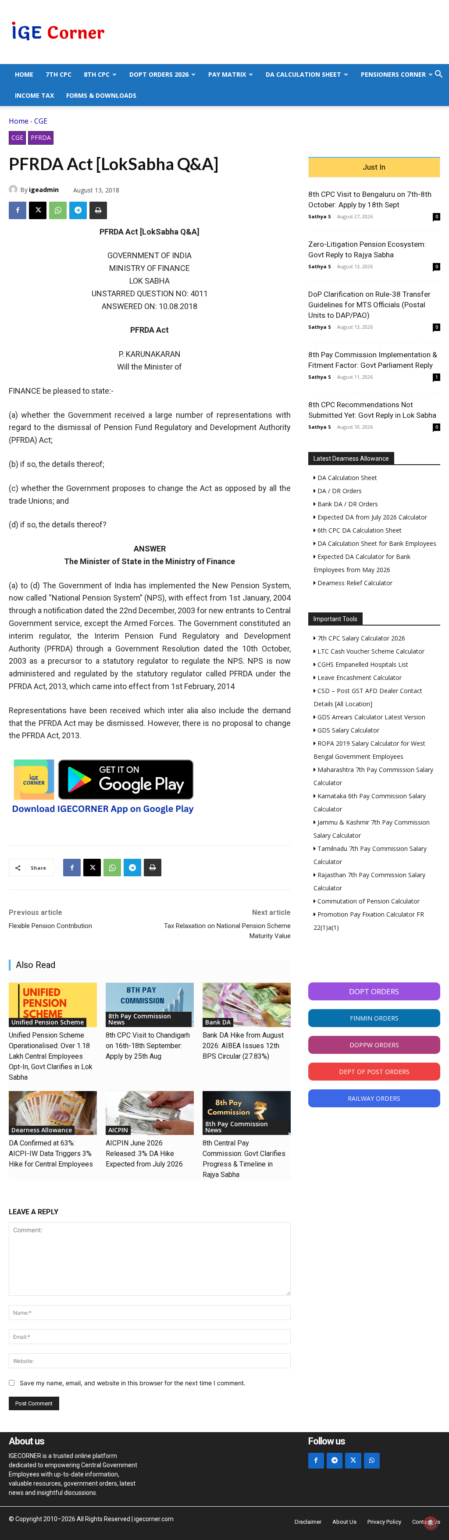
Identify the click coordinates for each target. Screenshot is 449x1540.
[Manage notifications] (431, 1523)
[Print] (98, 210)
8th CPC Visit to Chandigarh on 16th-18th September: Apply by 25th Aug (148, 1045)
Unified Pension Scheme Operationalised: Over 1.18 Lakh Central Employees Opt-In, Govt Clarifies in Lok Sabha (51, 1056)
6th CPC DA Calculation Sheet (359, 530)
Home (24, 74)
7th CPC (58, 74)
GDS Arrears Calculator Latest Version (370, 717)
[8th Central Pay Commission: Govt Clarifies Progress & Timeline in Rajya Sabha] (247, 1113)
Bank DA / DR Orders (347, 504)
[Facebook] (17, 210)
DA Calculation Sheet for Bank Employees (376, 543)
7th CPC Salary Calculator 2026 (360, 638)
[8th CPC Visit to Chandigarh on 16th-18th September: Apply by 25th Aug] (150, 1005)
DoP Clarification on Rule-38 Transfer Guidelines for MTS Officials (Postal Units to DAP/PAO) (369, 305)
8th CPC (97, 74)
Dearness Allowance (41, 1130)
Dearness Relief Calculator (354, 583)
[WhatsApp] (58, 210)
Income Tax (34, 95)
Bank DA (218, 1022)
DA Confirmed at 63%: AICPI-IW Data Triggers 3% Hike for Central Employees (51, 1153)
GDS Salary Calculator (347, 730)
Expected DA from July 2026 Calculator (371, 517)
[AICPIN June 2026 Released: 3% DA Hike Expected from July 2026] (150, 1113)
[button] (438, 75)
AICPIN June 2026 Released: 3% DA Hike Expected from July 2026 (144, 1153)
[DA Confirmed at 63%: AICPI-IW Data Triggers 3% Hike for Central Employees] (53, 1113)
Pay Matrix (227, 74)
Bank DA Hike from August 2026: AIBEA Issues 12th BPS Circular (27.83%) (243, 1045)
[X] (37, 210)
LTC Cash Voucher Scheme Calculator (370, 651)
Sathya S (319, 216)
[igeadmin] (14, 189)
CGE (40, 121)
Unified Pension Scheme (47, 1022)
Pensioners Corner (393, 74)
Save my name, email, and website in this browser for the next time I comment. (133, 1383)
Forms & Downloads (101, 95)
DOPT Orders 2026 (159, 74)
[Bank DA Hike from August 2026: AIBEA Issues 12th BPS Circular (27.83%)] (247, 1005)
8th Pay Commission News (139, 1019)
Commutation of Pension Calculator (368, 901)
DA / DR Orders (339, 491)
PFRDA (41, 137)
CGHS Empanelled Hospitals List (362, 664)
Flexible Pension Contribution (50, 926)
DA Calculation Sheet (303, 74)
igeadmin (44, 189)
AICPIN (118, 1130)
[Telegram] (78, 210)
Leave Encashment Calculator (359, 677)
